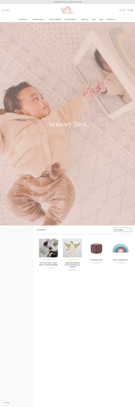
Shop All (84, 19)
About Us (111, 19)
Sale (94, 19)
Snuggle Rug (38, 19)
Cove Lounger (55, 19)
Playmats (23, 19)
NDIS (101, 19)
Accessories (70, 19)
